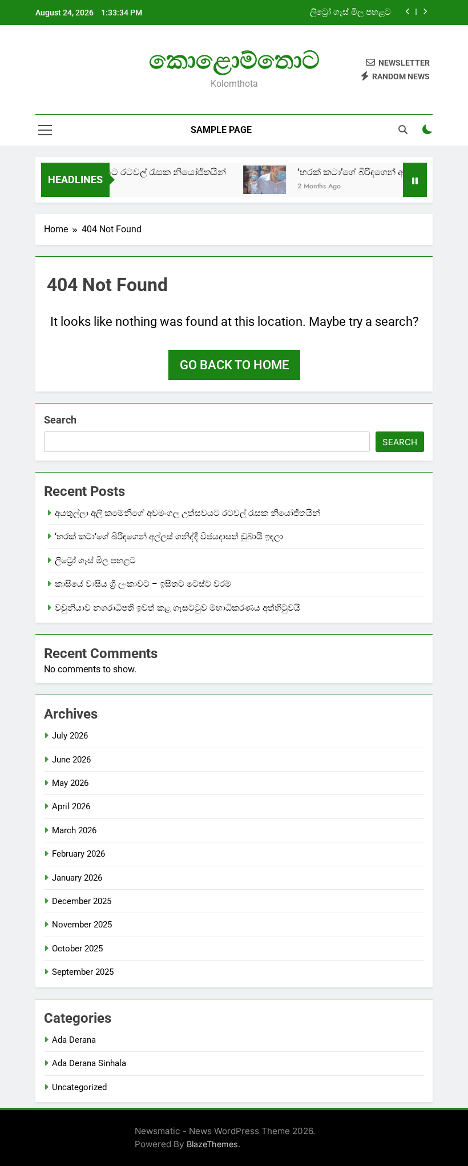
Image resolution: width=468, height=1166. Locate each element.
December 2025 (81, 901)
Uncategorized (79, 1087)
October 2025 (77, 948)
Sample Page (221, 129)
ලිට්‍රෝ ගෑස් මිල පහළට (350, 12)
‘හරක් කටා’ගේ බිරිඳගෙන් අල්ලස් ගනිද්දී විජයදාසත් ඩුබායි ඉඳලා (169, 536)
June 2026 (71, 760)
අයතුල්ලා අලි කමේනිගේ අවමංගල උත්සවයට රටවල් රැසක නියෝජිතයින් (187, 513)
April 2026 (71, 806)
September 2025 (83, 972)
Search (60, 420)
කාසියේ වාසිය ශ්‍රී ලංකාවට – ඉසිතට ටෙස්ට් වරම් (143, 584)
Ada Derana (74, 1040)
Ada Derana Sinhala (89, 1063)
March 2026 (74, 830)
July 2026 (70, 736)
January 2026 (77, 878)
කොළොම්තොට (234, 60)
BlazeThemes (212, 1144)
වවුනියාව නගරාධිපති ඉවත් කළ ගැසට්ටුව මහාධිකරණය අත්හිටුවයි (177, 608)
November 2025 (82, 924)
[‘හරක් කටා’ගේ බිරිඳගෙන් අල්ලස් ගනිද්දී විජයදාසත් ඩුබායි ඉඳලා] (257, 180)
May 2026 (70, 783)
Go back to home (234, 365)
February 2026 (78, 854)
